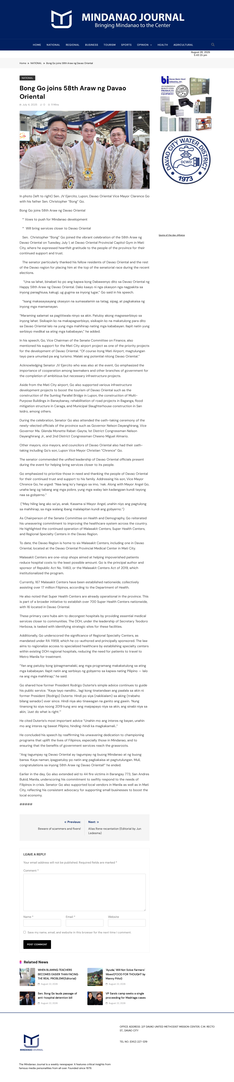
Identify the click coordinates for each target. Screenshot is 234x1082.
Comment (31, 870)
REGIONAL (73, 44)
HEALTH (163, 44)
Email (70, 917)
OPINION (143, 44)
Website (113, 917)
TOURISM (110, 44)
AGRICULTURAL (183, 44)
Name (28, 917)
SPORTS (126, 44)
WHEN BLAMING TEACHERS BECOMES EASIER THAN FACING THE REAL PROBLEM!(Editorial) (58, 974)
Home (37, 44)
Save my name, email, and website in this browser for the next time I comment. (79, 932)
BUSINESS (91, 44)
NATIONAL (53, 44)
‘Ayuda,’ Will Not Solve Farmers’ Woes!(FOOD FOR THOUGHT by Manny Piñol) (125, 974)
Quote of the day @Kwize (172, 235)
